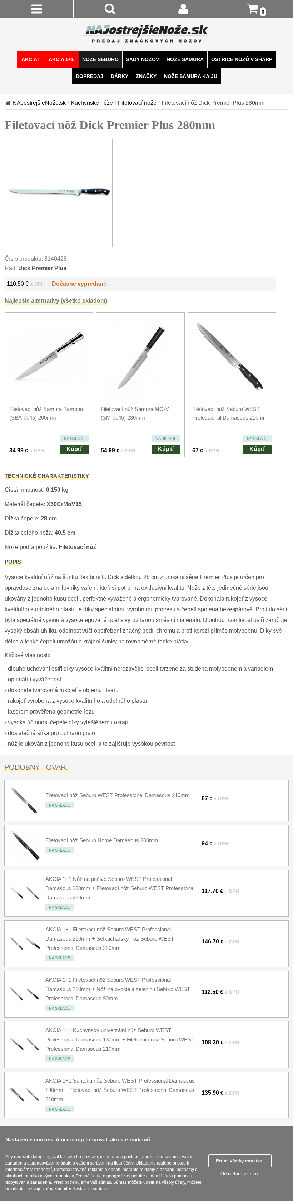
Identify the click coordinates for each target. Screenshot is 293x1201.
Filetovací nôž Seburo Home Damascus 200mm (101, 840)
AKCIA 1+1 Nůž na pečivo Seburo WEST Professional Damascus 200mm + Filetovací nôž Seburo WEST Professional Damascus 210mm (119, 888)
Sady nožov (142, 59)
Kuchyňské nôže (92, 103)
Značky (146, 76)
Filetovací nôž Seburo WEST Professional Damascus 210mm (117, 795)
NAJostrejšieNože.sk (39, 103)
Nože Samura (185, 59)
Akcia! (30, 59)
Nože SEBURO (100, 59)
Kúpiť (74, 449)
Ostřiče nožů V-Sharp (241, 59)
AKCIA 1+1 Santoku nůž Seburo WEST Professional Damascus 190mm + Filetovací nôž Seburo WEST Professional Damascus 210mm (120, 1090)
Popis (13, 562)
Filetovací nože (137, 103)
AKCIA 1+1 (61, 59)
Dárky (119, 76)
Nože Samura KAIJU (190, 76)
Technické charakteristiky (47, 476)
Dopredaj (89, 76)
